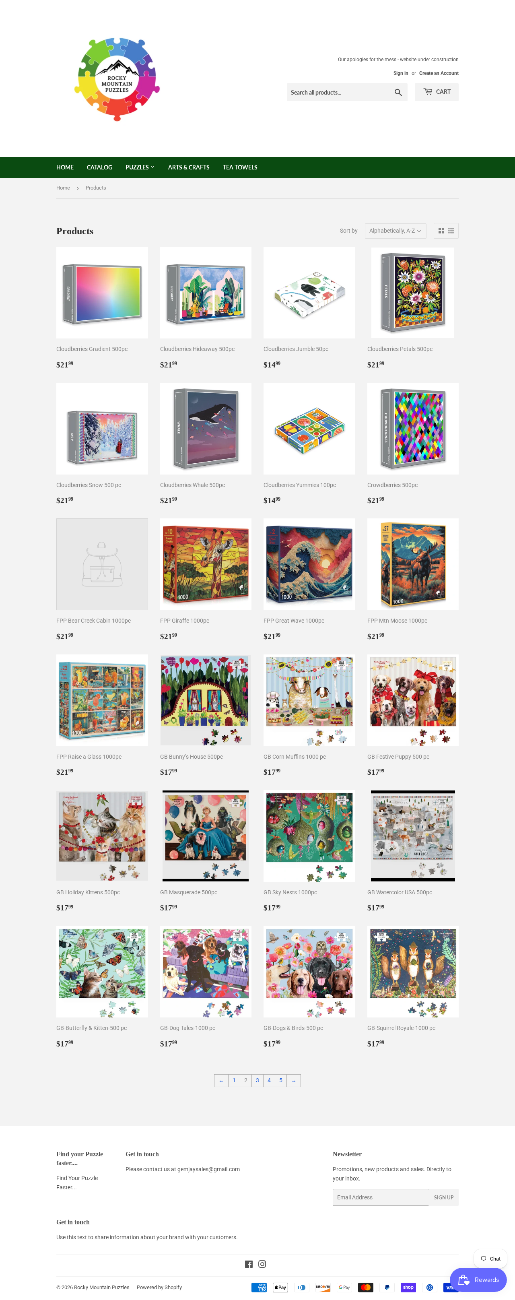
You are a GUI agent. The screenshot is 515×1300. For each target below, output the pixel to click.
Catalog (99, 167)
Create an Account (439, 73)
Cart (443, 91)
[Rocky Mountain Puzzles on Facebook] (249, 1265)
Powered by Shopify (159, 1287)
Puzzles (138, 167)
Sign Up (443, 1198)
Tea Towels (240, 167)
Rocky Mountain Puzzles (102, 1287)
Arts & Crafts (189, 167)
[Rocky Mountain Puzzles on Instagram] (262, 1265)
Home (65, 167)
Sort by (349, 230)
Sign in (400, 73)
